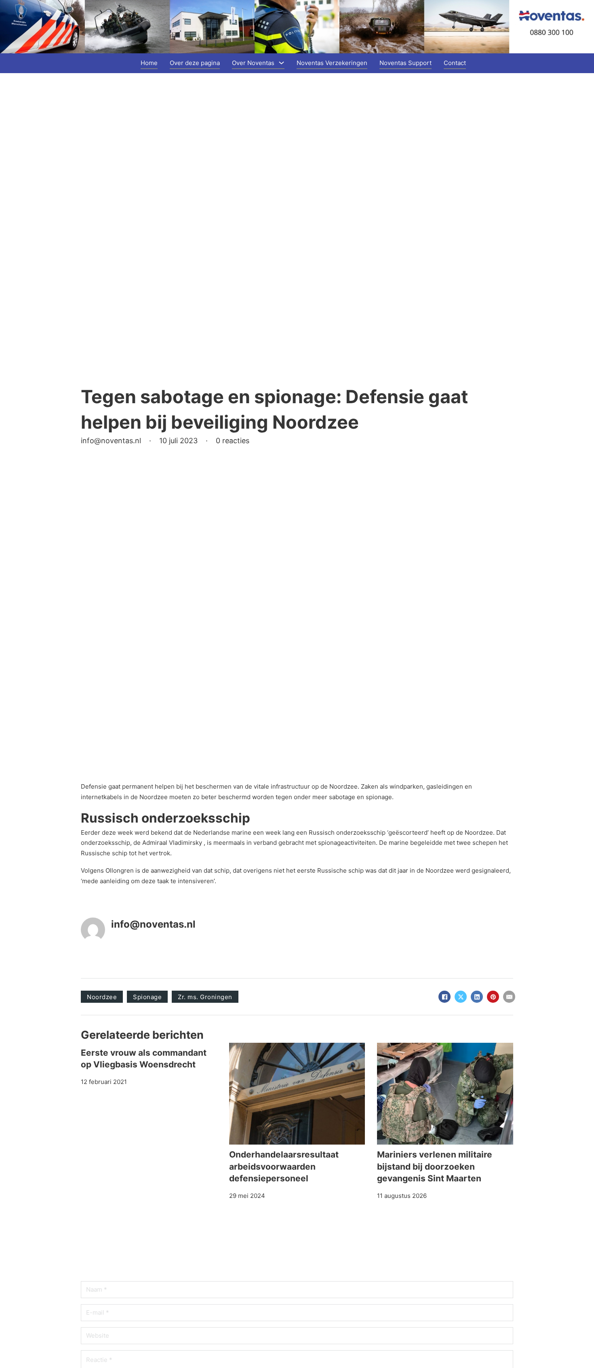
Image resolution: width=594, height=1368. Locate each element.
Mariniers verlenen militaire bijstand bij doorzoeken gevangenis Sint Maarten (434, 1166)
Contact (455, 63)
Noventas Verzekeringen (332, 63)
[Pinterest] (493, 997)
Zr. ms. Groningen (205, 997)
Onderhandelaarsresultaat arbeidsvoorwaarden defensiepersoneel (284, 1166)
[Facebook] (444, 997)
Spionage (147, 997)
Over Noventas (253, 63)
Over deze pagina (195, 63)
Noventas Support (405, 63)
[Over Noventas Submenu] (281, 63)
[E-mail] (509, 997)
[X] (461, 997)
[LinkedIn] (477, 997)
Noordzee (102, 997)
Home (149, 63)
